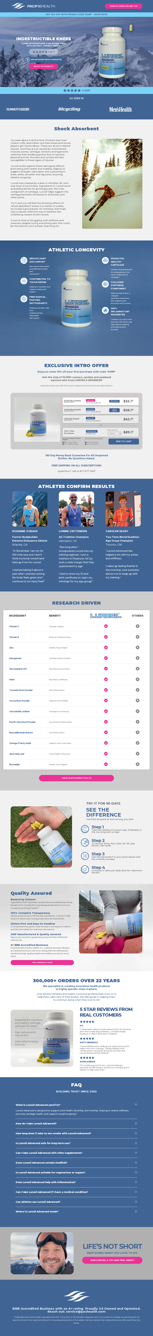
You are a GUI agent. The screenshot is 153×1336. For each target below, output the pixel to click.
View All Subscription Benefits (94, 438)
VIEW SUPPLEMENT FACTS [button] (76, 778)
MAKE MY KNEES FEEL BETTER (123, 6)
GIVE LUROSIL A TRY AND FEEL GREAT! (112, 1260)
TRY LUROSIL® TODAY (42, 962)
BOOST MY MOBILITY (43, 66)
